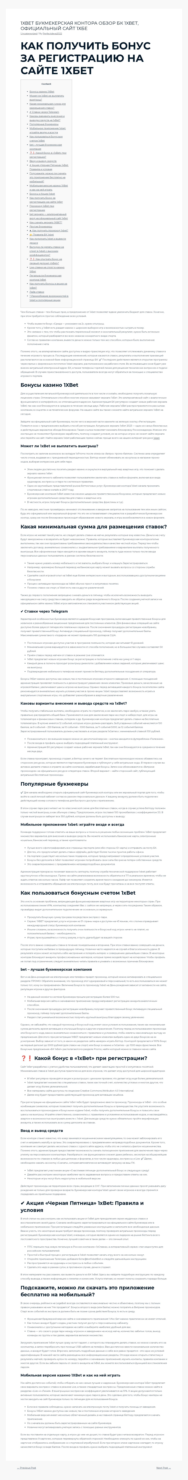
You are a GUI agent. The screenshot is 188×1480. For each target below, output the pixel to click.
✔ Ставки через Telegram (44, 112)
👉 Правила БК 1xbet (42, 234)
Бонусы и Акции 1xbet (42, 193)
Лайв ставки (37, 291)
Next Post (163, 1467)
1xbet (156, 438)
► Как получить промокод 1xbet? (49, 230)
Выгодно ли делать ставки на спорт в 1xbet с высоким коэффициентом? (47, 251)
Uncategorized (29, 33)
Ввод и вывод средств (43, 161)
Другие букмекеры (41, 226)
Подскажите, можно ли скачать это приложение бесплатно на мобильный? (48, 177)
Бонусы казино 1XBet (42, 91)
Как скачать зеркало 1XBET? (46, 222)
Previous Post (26, 1467)
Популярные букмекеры (44, 124)
